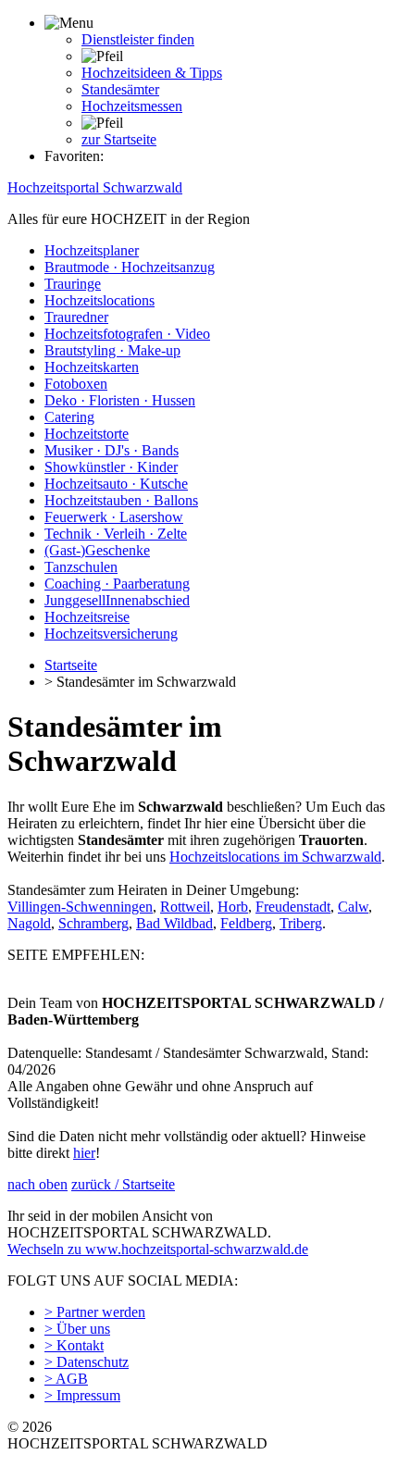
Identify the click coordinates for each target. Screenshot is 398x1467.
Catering (69, 417)
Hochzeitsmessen (131, 106)
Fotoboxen (75, 384)
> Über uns (77, 1328)
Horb (233, 906)
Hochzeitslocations (99, 300)
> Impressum (82, 1395)
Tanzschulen (81, 567)
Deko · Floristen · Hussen (119, 400)
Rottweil (185, 906)
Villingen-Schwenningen (80, 906)
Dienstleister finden (137, 39)
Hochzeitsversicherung (111, 633)
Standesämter (120, 89)
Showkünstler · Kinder (111, 467)
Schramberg (93, 923)
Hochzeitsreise (87, 617)
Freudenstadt (292, 906)
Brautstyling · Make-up (112, 350)
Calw (353, 906)
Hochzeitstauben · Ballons (121, 500)
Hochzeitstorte (86, 433)
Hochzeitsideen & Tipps (151, 73)
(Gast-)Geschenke (97, 550)
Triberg (301, 923)
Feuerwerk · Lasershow (113, 517)
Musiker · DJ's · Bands (111, 450)
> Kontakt (74, 1345)
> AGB (66, 1378)
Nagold (29, 923)
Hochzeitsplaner (91, 250)
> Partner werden (94, 1312)
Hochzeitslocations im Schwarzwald (275, 856)
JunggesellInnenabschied (117, 600)
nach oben (37, 1184)
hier (84, 1153)
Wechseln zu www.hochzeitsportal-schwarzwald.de (157, 1249)
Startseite (70, 665)
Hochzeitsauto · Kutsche (116, 483)
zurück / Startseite (123, 1184)
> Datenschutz (86, 1362)
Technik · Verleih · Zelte (115, 533)
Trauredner (76, 317)
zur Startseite (118, 139)
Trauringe (72, 284)
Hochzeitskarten (91, 367)
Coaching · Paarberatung (117, 583)
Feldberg (246, 923)
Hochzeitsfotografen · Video (127, 334)
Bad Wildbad (174, 923)
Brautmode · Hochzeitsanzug (129, 267)
